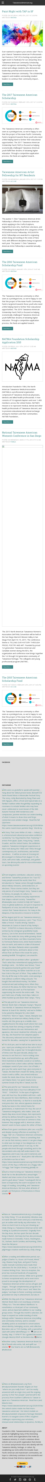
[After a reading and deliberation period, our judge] (22, 1275)
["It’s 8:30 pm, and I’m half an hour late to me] (22, 1063)
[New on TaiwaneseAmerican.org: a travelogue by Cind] (22, 1233)
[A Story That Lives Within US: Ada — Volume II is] (22, 851)
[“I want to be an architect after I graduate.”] (22, 978)
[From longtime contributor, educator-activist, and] (22, 894)
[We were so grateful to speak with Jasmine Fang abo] (22, 809)
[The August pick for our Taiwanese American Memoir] (22, 936)
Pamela (13, 442)
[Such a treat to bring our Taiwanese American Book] (22, 1191)
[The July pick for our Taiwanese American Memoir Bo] (22, 1021)
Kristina (14, 18)
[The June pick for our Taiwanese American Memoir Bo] (22, 1106)
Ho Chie (13, 181)
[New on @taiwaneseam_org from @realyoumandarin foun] (22, 1403)
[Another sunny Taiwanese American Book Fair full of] (22, 1360)
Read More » (7, 84)
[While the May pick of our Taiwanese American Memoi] (22, 1318)
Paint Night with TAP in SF (17, 11)
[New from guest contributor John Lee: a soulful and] (22, 1148)
